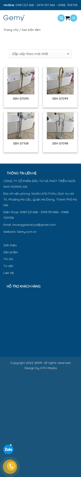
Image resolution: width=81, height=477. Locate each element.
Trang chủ (10, 30)
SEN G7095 (21, 98)
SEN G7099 (60, 98)
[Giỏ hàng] (67, 18)
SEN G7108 (21, 143)
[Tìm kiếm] (61, 18)
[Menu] (73, 18)
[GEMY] (21, 18)
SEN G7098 (60, 143)
